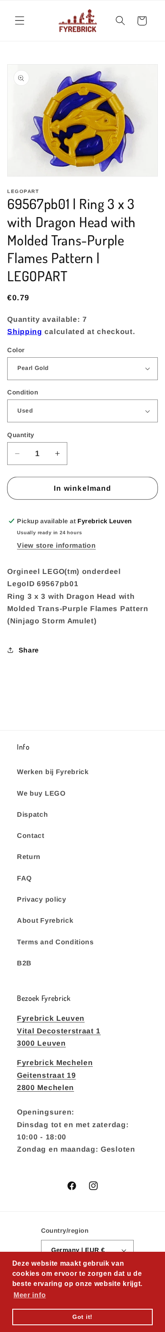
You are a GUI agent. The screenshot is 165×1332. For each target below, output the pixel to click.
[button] (19, 21)
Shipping (24, 331)
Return (29, 856)
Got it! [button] (82, 1316)
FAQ (24, 878)
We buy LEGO (41, 793)
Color (16, 349)
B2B (24, 963)
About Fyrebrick (45, 920)
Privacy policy (41, 899)
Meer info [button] (30, 1295)
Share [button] (29, 650)
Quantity (20, 434)
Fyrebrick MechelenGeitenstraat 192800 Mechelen (55, 1075)
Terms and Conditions (55, 942)
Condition (22, 392)
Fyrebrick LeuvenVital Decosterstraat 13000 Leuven (59, 1030)
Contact (30, 835)
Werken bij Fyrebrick (53, 771)
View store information (56, 545)
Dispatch (32, 814)
